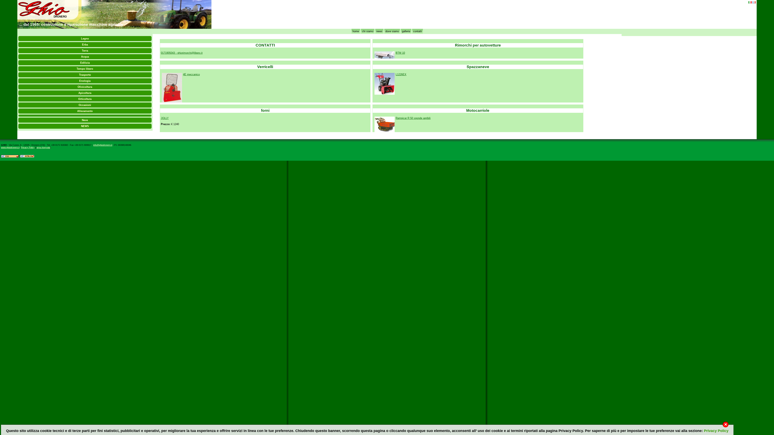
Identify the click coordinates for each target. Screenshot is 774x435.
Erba (85, 44)
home (356, 31)
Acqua (85, 56)
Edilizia (85, 62)
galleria (406, 31)
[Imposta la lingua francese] (754, 2)
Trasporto (85, 74)
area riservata (43, 147)
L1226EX (401, 74)
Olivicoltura (85, 86)
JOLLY (165, 118)
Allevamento (85, 111)
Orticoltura (85, 98)
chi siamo (367, 31)
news (379, 31)
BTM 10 (400, 52)
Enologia (85, 80)
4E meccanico (191, 74)
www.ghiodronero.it (10, 147)
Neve (85, 120)
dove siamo (392, 31)
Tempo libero (85, 68)
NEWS (85, 126)
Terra (85, 50)
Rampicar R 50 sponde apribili (413, 118)
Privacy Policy (28, 147)
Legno (85, 38)
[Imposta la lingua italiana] (750, 2)
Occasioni (85, 105)
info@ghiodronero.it (102, 145)
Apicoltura (84, 92)
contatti (417, 31)
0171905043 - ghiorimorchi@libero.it (182, 52)
